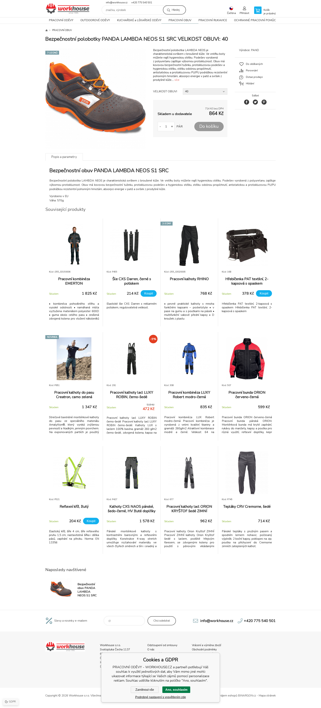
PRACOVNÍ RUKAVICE (212, 20)
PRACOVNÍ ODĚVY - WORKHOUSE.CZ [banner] (67, 8)
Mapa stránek (267, 695)
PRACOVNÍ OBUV (179, 20)
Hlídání (250, 83)
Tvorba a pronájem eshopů (220, 695)
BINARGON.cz (247, 695)
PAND (255, 50)
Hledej (175, 10)
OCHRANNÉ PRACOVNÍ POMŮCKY (256, 20)
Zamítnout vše (144, 689)
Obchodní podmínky (204, 649)
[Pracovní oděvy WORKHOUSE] (46, 30)
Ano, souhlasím (176, 689)
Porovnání (252, 70)
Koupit (148, 293)
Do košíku (209, 126)
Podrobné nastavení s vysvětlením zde (160, 697)
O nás (150, 649)
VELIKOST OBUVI (165, 91)
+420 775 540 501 (141, 2)
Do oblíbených (254, 64)
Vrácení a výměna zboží (206, 645)
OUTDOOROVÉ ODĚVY (95, 20)
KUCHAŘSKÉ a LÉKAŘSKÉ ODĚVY (139, 20)
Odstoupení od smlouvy (162, 645)
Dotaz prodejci (254, 77)
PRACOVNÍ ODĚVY (61, 20)
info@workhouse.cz (116, 2)
